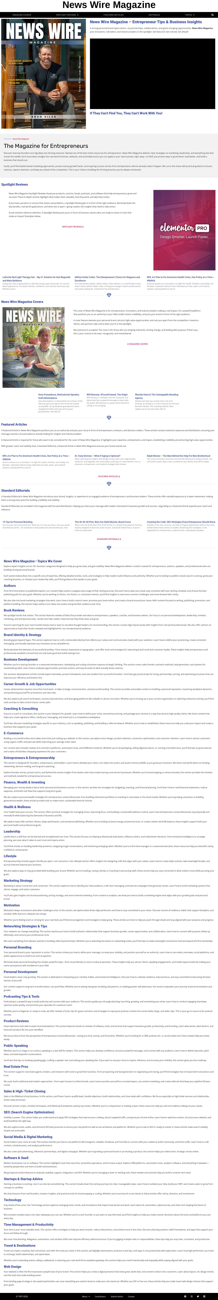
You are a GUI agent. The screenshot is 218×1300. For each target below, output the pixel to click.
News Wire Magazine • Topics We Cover (33, 561)
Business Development (21, 659)
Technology (12, 1200)
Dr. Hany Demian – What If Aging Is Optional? (97, 456)
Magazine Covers (22, 15)
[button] (212, 15)
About (84, 1296)
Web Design (12, 1267)
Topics (188, 15)
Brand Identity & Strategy (22, 635)
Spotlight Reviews (66, 15)
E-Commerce (13, 733)
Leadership (12, 831)
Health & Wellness (17, 807)
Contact (131, 1296)
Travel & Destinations (19, 1245)
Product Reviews (16, 1021)
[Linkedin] (204, 1296)
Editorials (154, 15)
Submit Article (117, 1296)
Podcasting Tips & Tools (21, 996)
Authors (10, 586)
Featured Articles (114, 15)
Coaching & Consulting (21, 709)
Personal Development (20, 972)
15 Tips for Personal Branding (17, 522)
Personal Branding (17, 947)
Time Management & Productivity (28, 1224)
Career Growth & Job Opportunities (30, 684)
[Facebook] (185, 1296)
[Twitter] (198, 1296)
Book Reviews (14, 610)
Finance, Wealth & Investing (24, 782)
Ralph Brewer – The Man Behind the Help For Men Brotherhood (178, 456)
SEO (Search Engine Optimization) (29, 1112)
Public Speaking (16, 1046)
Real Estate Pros (16, 1067)
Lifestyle (10, 856)
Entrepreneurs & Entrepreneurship (29, 758)
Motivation (12, 905)
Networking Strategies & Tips (25, 926)
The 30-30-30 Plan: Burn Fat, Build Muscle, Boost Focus (103, 522)
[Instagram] (191, 1296)
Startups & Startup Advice (23, 1179)
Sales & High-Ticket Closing (24, 1091)
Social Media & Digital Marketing (28, 1137)
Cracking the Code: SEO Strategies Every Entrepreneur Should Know (181, 522)
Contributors (100, 1296)
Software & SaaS (16, 1158)
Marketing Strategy (18, 881)
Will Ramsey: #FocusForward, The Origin (107, 394)
